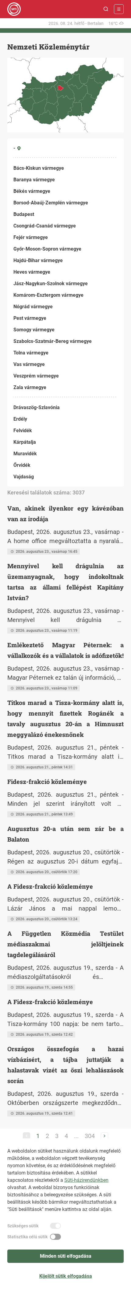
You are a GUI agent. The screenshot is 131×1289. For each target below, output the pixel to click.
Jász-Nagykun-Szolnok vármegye (50, 283)
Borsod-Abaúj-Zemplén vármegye (50, 203)
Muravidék (25, 453)
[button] (106, 9)
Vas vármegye (29, 364)
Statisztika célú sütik (27, 1237)
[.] (14, 9)
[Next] (104, 1136)
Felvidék (22, 430)
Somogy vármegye (34, 330)
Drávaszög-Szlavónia (36, 407)
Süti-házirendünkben (86, 1180)
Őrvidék (21, 465)
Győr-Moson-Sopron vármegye (47, 249)
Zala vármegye (29, 387)
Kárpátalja (24, 442)
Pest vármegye (29, 318)
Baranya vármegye (34, 180)
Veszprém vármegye (36, 376)
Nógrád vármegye (33, 306)
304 (90, 1136)
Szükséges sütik (22, 1226)
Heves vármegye (31, 272)
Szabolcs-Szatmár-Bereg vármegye (52, 341)
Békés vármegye (31, 191)
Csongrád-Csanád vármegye (44, 226)
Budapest (23, 214)
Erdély (20, 419)
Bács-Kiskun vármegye (38, 168)
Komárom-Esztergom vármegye (48, 295)
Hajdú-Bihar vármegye (38, 260)
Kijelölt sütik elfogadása (65, 1276)
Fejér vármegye (30, 237)
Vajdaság (23, 477)
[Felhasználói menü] (119, 9)
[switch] (55, 1226)
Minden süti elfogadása (65, 1256)
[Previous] (26, 1136)
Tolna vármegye (30, 353)
